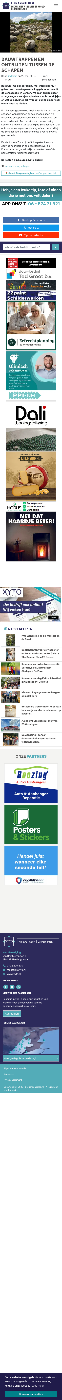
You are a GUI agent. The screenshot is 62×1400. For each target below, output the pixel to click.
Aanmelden (12, 1013)
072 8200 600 (15, 965)
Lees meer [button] (37, 1385)
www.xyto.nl (14, 974)
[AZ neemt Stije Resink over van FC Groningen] (10, 725)
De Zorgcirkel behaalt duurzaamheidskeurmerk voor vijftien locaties (39, 738)
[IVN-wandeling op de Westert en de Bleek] (10, 640)
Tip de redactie (33, 235)
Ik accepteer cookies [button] (31, 1394)
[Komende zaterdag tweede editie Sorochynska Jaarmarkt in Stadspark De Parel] (10, 668)
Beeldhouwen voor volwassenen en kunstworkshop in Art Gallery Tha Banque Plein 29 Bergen (40, 653)
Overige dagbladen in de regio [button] (20, 1058)
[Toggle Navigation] (56, 5)
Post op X (33, 227)
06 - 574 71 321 (44, 203)
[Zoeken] (55, 247)
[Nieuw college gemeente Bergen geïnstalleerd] (10, 697)
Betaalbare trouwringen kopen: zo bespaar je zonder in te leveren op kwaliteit (41, 710)
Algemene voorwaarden (15, 1068)
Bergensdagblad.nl (22, 3)
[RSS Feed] (19, 986)
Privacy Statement (13, 1080)
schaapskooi (12, 166)
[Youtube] (12, 986)
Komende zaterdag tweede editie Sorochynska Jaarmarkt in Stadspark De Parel (40, 667)
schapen (25, 166)
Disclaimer (9, 1074)
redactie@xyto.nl (16, 969)
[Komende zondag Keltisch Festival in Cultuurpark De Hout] (10, 683)
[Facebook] (6, 986)
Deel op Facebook (33, 220)
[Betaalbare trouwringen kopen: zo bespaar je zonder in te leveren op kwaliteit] (10, 711)
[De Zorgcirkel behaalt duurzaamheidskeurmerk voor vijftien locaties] (10, 739)
